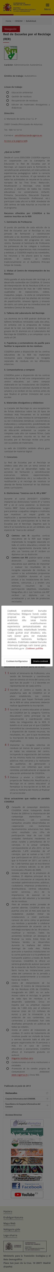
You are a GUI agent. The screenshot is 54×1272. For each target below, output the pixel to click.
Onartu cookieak (40, 661)
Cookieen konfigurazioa (16, 661)
